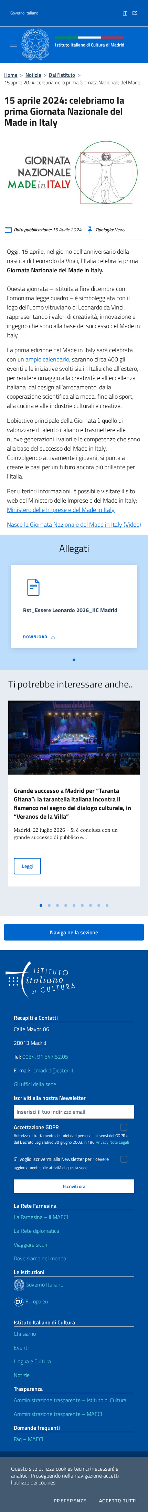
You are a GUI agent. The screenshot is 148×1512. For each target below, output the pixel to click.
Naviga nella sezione (74, 932)
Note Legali (119, 1142)
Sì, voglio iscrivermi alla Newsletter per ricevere (61, 1159)
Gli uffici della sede (35, 1084)
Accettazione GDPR (36, 1127)
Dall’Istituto (62, 75)
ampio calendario (47, 359)
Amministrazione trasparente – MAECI (58, 1414)
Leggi (31, 866)
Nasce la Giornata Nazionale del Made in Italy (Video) (74, 524)
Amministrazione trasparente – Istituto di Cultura (70, 1400)
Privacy (102, 1142)
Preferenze (70, 1500)
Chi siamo (25, 1334)
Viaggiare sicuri (30, 1244)
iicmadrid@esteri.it (52, 1070)
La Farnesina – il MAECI (41, 1217)
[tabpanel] (74, 609)
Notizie (33, 75)
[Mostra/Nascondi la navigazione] (14, 44)
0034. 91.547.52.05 (44, 1056)
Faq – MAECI (28, 1439)
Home (11, 75)
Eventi (21, 1347)
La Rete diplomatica (36, 1231)
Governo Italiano (24, 13)
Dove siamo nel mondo (40, 1258)
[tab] (74, 660)
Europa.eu (36, 1301)
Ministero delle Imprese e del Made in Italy (61, 509)
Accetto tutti (118, 1500)
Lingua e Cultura (32, 1361)
